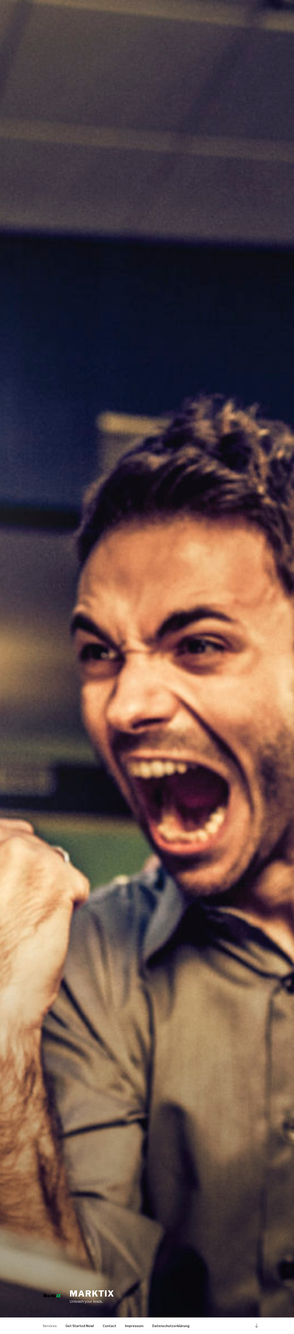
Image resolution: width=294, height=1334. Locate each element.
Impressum (134, 1326)
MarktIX (92, 1294)
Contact (109, 1326)
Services (50, 1326)
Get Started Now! (79, 1326)
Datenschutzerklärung (171, 1326)
